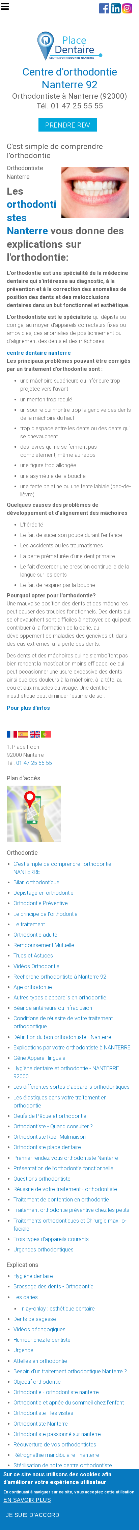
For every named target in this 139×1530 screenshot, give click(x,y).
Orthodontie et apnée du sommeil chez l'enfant (68, 1402)
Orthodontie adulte (35, 935)
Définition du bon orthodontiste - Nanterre (62, 1037)
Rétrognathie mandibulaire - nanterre (56, 1455)
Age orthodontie (32, 987)
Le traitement (29, 924)
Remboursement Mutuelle (43, 945)
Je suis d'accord (33, 1515)
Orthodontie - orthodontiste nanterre (56, 1392)
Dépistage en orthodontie (43, 893)
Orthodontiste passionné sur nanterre (57, 1434)
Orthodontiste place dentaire (47, 1147)
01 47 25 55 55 (34, 763)
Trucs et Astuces (33, 955)
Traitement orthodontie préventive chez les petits (71, 1210)
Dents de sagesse (34, 1319)
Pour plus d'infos (28, 708)
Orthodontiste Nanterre (40, 1424)
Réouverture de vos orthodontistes (54, 1444)
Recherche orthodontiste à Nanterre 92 (59, 977)
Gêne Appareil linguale (39, 1058)
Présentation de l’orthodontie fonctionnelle (63, 1168)
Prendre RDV (67, 125)
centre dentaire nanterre (39, 353)
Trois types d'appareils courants (51, 1239)
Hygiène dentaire (33, 1276)
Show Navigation (8, 8)
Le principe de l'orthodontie (45, 914)
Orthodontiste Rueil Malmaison (49, 1137)
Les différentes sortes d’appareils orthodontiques (71, 1087)
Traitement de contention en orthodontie (61, 1199)
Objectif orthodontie (37, 1382)
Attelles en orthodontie (40, 1361)
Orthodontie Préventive (40, 903)
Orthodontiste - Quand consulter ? (53, 1126)
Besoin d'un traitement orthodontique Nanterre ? (70, 1371)
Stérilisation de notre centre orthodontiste (62, 1465)
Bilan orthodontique (36, 882)
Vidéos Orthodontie (36, 966)
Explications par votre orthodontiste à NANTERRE (72, 1047)
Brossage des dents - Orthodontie (53, 1286)
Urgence (23, 1350)
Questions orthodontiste (42, 1179)
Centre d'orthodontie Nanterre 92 (69, 78)
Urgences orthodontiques (43, 1249)
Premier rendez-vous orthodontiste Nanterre (65, 1158)
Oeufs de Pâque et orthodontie (49, 1116)
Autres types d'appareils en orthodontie (59, 997)
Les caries (25, 1297)
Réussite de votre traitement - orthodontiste (65, 1189)
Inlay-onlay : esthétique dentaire (57, 1308)
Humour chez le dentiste (42, 1340)
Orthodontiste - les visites (43, 1413)
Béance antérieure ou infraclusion (52, 1008)
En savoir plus (27, 1500)
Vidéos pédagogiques (39, 1329)
